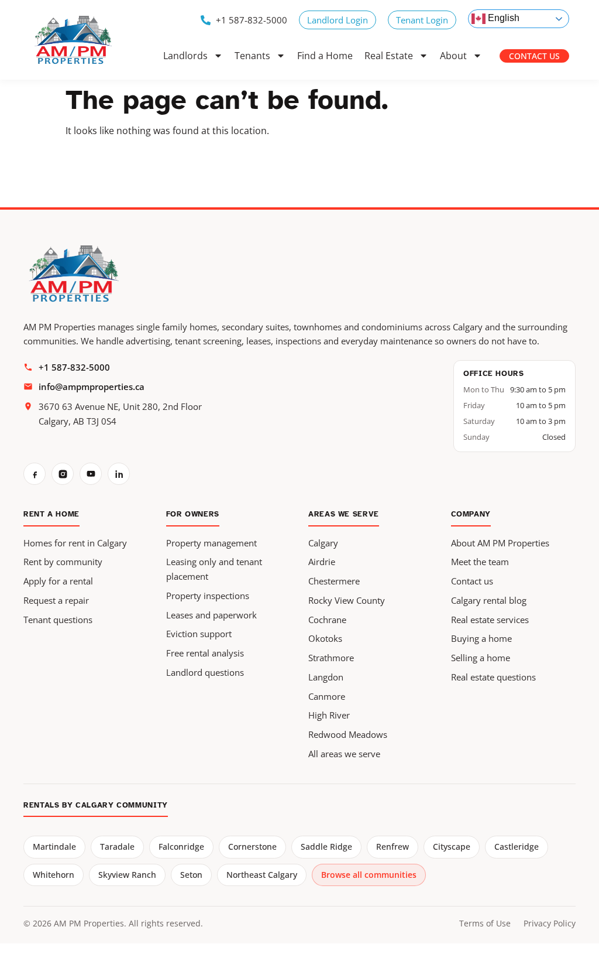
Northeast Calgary (261, 874)
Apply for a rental (58, 581)
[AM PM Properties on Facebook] (34, 474)
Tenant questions (57, 619)
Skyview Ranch (127, 874)
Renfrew (392, 846)
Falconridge (181, 846)
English (502, 18)
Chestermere (334, 581)
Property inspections (207, 595)
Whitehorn (53, 874)
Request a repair (56, 600)
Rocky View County (346, 600)
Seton (191, 874)
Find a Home (325, 55)
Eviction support (199, 633)
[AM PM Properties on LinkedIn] (119, 474)
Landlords (185, 55)
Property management (211, 543)
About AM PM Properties (500, 543)
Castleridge (516, 846)
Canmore (326, 696)
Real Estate (388, 55)
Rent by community (62, 561)
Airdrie (321, 561)
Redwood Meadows (347, 734)
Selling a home (480, 658)
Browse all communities (368, 874)
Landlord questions (205, 672)
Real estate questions (493, 677)
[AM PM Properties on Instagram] (62, 474)
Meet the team (480, 561)
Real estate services (490, 619)
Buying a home (481, 638)
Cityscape (451, 846)
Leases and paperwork (211, 615)
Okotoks (325, 638)
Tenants (252, 55)
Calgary (323, 543)
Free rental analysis (205, 653)
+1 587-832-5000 (74, 367)
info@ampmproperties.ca (91, 386)
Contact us (472, 581)
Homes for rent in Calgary (75, 543)
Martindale (54, 846)
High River (329, 715)
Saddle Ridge (326, 846)
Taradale (117, 846)
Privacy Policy (550, 923)
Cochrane (327, 619)
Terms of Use (485, 923)
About (453, 55)
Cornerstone (252, 846)
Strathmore (331, 658)
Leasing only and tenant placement (214, 569)
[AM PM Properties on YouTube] (91, 474)
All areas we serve (344, 754)
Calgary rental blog (488, 600)
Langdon (325, 677)
